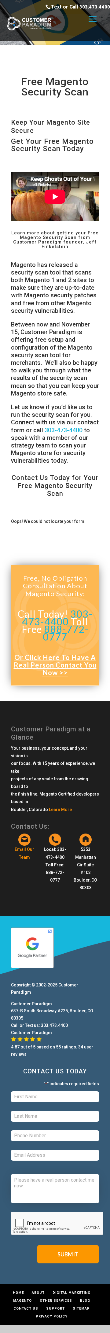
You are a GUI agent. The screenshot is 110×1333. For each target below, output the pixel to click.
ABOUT (38, 1293)
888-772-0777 (66, 633)
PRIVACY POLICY (52, 1316)
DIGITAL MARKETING (71, 1293)
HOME (18, 1293)
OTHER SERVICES (56, 1301)
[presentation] (57, 1223)
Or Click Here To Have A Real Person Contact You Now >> (55, 665)
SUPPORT (55, 1309)
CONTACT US (25, 1309)
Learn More (60, 809)
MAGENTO (22, 1301)
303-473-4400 (63, 430)
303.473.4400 (94, 7)
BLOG (85, 1301)
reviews (19, 1054)
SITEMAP (81, 1309)
